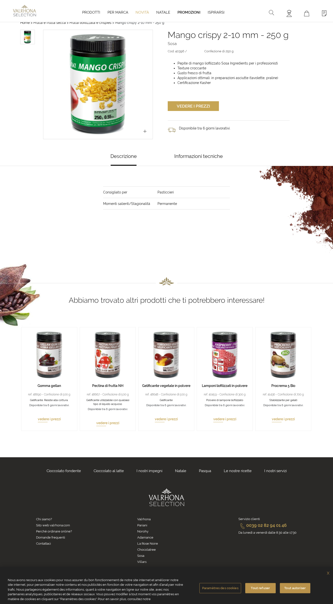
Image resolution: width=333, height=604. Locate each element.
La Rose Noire (147, 543)
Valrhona (144, 519)
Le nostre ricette (238, 471)
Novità (142, 12)
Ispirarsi (216, 12)
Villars (142, 562)
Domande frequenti (50, 537)
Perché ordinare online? (54, 531)
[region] (166, 585)
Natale (163, 12)
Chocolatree (146, 549)
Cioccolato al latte (109, 471)
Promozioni (188, 12)
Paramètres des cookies (220, 588)
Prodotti (91, 12)
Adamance (145, 537)
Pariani (142, 525)
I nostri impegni (149, 471)
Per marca (118, 12)
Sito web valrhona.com (53, 525)
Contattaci (43, 543)
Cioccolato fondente (64, 471)
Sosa (140, 556)
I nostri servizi (275, 471)
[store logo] (24, 10)
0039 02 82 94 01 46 (266, 525)
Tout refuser (260, 588)
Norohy (142, 531)
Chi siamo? (44, 519)
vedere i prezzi (49, 419)
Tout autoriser (295, 588)
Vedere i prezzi (193, 106)
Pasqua (205, 471)
